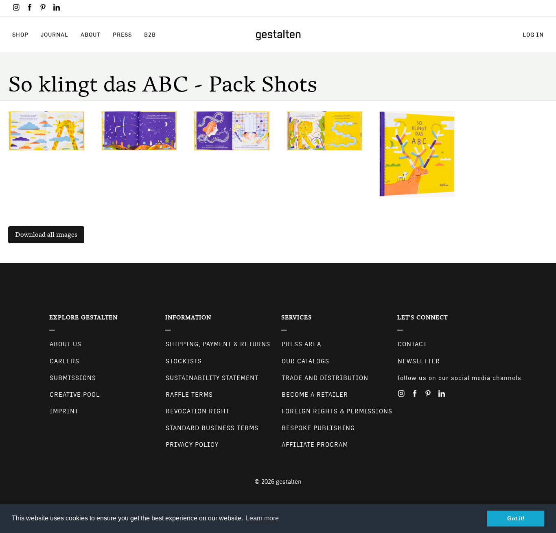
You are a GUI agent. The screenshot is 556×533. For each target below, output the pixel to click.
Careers (64, 361)
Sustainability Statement (212, 378)
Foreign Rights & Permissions (337, 411)
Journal (54, 34)
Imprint (64, 411)
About (91, 34)
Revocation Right (198, 411)
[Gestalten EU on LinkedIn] (56, 7)
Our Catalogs (305, 361)
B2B (150, 34)
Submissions (73, 378)
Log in (533, 34)
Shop (20, 34)
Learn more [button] (262, 518)
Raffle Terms (189, 394)
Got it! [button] (516, 518)
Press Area (301, 344)
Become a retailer (315, 394)
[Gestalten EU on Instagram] (16, 7)
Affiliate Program (315, 444)
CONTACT (412, 344)
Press (122, 34)
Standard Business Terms (212, 428)
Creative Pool (75, 394)
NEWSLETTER (419, 361)
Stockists (184, 361)
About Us (65, 344)
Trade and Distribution (325, 378)
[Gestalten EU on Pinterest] (43, 7)
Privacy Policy (192, 444)
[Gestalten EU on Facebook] (29, 7)
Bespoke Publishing (318, 428)
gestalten (289, 481)
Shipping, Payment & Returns (218, 344)
